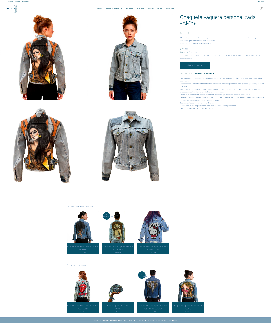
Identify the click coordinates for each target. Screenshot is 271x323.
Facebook (10, 2)
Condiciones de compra (141, 320)
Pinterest (17, 2)
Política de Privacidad (101, 320)
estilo (220, 55)
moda (247, 55)
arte (211, 55)
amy (190, 55)
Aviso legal (113, 320)
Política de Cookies (125, 320)
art (208, 55)
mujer (253, 55)
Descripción (186, 73)
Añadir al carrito (195, 65)
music (258, 55)
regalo (182, 58)
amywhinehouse (199, 55)
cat (215, 55)
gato (225, 55)
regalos (189, 58)
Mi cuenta (261, 2)
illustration (231, 55)
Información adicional (206, 73)
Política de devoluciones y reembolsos (163, 320)
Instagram (25, 2)
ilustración (240, 55)
